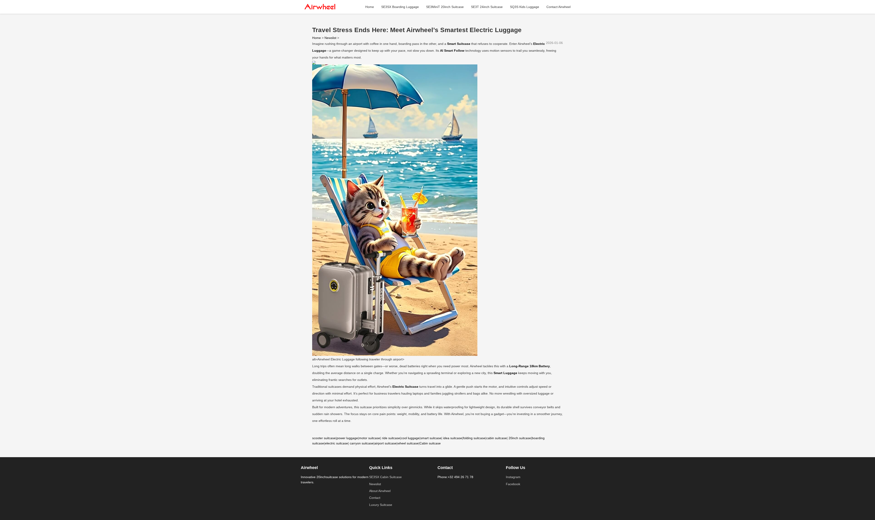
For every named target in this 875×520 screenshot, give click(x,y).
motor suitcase (369, 438)
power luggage (347, 438)
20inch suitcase (520, 438)
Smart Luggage (505, 373)
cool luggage (410, 438)
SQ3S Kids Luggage (524, 7)
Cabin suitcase (430, 443)
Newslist (330, 38)
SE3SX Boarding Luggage (400, 7)
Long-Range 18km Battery (529, 366)
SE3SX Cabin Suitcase (385, 477)
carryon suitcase (361, 443)
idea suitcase (452, 438)
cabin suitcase (496, 438)
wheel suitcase (408, 443)
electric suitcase (336, 443)
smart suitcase (430, 438)
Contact (374, 498)
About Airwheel (380, 491)
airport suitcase (385, 443)
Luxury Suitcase (380, 505)
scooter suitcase (324, 438)
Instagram (513, 477)
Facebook (513, 484)
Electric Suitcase (405, 386)
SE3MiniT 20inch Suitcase (445, 7)
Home (369, 7)
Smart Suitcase (458, 44)
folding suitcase (474, 438)
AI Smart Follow (452, 50)
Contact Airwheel (558, 7)
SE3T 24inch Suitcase (487, 7)
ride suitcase (391, 438)
